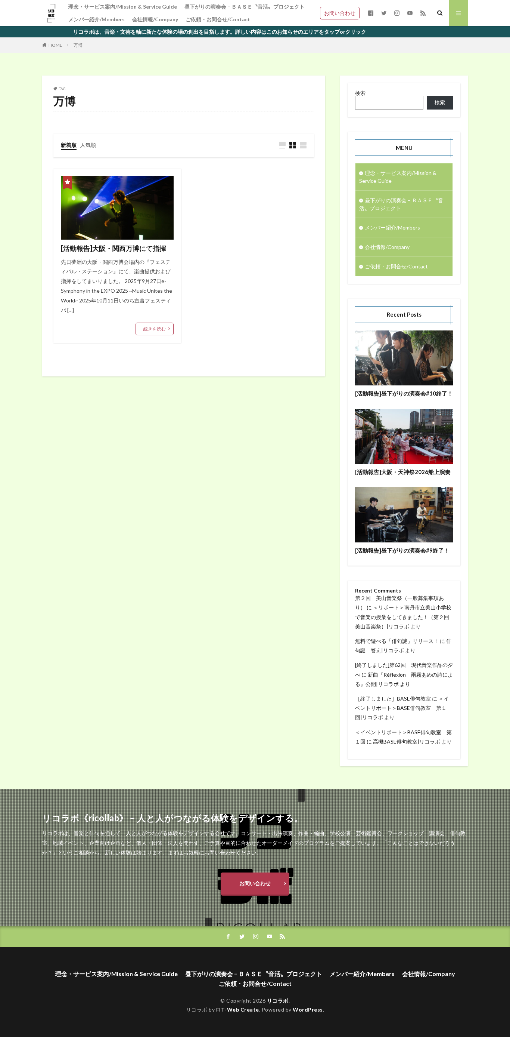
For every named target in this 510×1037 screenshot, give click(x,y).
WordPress (308, 1009)
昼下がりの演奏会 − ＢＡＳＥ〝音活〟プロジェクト (244, 6)
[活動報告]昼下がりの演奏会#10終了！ (404, 393)
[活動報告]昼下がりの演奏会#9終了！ (402, 550)
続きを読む (154, 329)
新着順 (69, 145)
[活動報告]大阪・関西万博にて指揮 (113, 248)
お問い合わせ (339, 13)
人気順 (88, 145)
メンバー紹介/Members (96, 19)
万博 (78, 45)
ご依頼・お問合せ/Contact (218, 19)
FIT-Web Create (237, 1009)
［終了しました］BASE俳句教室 (393, 698)
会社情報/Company (155, 19)
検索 (360, 93)
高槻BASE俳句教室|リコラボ (406, 741)
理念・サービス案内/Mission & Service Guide (122, 6)
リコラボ (278, 1000)
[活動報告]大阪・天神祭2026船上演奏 (403, 471)
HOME (55, 45)
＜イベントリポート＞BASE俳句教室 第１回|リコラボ (402, 707)
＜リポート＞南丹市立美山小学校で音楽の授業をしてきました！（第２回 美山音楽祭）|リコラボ (403, 616)
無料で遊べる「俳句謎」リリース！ (397, 641)
